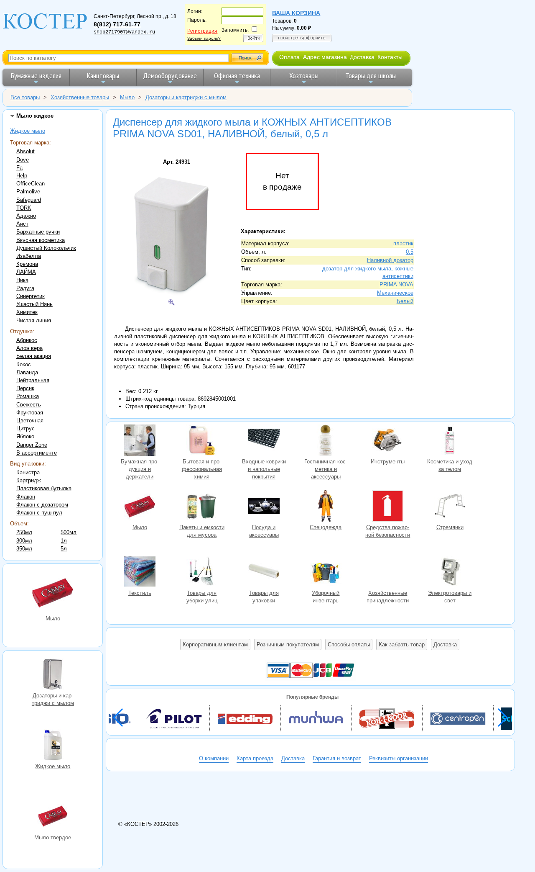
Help (21, 175)
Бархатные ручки (38, 232)
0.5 (409, 252)
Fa (19, 168)
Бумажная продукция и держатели (140, 441)
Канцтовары (103, 75)
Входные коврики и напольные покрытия (264, 441)
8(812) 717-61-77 (117, 24)
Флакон (25, 497)
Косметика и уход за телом (450, 441)
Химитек (27, 312)
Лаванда (27, 372)
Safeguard (28, 200)
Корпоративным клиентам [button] (215, 644)
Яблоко (25, 436)
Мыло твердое (53, 817)
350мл (24, 548)
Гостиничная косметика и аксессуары (326, 441)
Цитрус (25, 428)
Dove (22, 160)
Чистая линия (33, 320)
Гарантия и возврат (337, 758)
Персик (25, 388)
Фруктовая (29, 412)
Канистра (28, 472)
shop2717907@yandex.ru (124, 32)
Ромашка (27, 396)
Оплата (289, 57)
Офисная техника (237, 75)
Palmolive (28, 191)
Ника (22, 280)
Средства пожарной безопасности (388, 507)
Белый (405, 301)
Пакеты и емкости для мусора (202, 507)
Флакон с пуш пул (39, 512)
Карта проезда (255, 758)
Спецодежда (326, 507)
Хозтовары (303, 75)
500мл (68, 532)
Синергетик (30, 296)
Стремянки (450, 507)
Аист (22, 224)
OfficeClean (30, 183)
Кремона (27, 264)
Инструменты (388, 441)
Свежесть (28, 404)
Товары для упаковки (264, 572)
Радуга (25, 288)
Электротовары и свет (450, 572)
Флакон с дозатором (42, 505)
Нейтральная (32, 380)
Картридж (28, 480)
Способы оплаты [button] (349, 644)
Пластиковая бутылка (43, 488)
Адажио (26, 216)
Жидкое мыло (27, 131)
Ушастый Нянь (34, 304)
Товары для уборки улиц (202, 572)
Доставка (362, 57)
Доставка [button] (445, 644)
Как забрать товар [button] (402, 644)
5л (64, 548)
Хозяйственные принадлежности (388, 572)
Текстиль (140, 572)
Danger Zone (31, 445)
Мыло (53, 593)
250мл (24, 532)
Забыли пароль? (204, 38)
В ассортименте (36, 453)
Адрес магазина (325, 57)
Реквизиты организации (398, 758)
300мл (24, 541)
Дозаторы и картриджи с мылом (53, 675)
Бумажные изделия (36, 75)
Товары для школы (370, 75)
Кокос (23, 364)
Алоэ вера (29, 348)
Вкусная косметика (40, 240)
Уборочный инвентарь (326, 572)
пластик (403, 243)
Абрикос (26, 340)
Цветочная (29, 420)
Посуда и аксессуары (264, 507)
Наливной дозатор (390, 260)
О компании (214, 758)
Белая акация (33, 356)
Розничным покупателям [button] (288, 644)
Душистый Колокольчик (46, 248)
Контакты (390, 57)
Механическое (395, 293)
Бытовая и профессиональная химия (202, 441)
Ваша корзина (296, 13)
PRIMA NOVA (396, 284)
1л (64, 541)
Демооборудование (170, 75)
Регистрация (202, 31)
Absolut (25, 151)
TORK (23, 208)
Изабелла (28, 256)
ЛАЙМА (26, 272)
